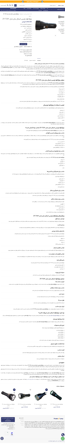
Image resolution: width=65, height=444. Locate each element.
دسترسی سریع (21, 417)
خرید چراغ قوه (26, 53)
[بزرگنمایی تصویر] (55, 35)
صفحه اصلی (22, 419)
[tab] (39, 59)
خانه (31, 14)
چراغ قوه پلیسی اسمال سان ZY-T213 (24, 404)
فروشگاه (22, 421)
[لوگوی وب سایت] (60, 5)
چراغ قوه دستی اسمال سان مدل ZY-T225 (40, 405)
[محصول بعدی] (28, 16)
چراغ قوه (21, 14)
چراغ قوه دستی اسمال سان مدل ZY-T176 (8, 405)
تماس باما (22, 423)
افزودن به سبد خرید (23, 44)
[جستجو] (15, 5)
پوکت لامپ (59, 76)
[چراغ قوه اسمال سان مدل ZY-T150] (56, 395)
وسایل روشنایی (26, 14)
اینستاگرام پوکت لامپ (31, 379)
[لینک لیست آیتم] (8, 427)
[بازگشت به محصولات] (30, 16)
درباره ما (22, 424)
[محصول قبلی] (31, 16)
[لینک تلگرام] (25, 55)
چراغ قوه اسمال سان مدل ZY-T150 (57, 404)
